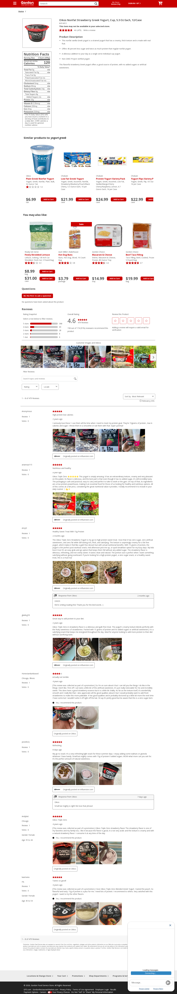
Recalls (113, 989)
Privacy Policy (65, 989)
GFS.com (27, 989)
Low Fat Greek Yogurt (72, 177)
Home (21, 11)
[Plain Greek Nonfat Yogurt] (42, 159)
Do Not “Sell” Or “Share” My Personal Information (92, 992)
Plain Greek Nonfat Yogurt (40, 177)
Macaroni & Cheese (102, 253)
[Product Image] (37, 33)
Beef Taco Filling (134, 253)
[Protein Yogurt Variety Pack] (112, 159)
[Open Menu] (14, 3)
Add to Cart (49, 199)
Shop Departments (98, 976)
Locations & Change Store (39, 976)
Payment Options (31, 992)
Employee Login (102, 989)
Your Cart (61, 976)
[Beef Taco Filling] (142, 235)
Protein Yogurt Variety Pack (110, 177)
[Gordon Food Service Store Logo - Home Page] (26, 3)
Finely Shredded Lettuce (37, 253)
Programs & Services (122, 976)
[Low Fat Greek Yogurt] (77, 159)
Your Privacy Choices (61, 992)
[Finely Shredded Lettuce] (41, 235)
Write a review (89, 30)
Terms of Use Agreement (83, 989)
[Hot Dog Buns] (75, 235)
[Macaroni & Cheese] (108, 235)
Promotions (77, 976)
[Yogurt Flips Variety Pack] (147, 159)
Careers (43, 992)
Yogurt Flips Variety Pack (144, 177)
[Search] (96, 3)
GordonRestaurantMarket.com (45, 989)
